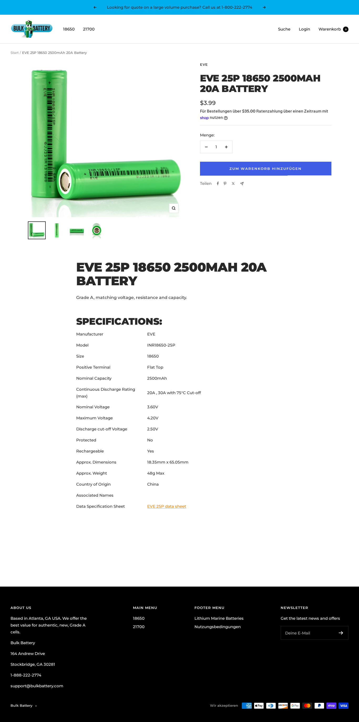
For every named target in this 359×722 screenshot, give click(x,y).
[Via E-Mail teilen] (242, 183)
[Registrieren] (341, 633)
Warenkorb (333, 29)
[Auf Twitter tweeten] (233, 183)
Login (304, 29)
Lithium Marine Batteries (219, 618)
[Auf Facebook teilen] (218, 183)
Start (15, 52)
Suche (284, 29)
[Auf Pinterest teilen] (225, 183)
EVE (204, 64)
